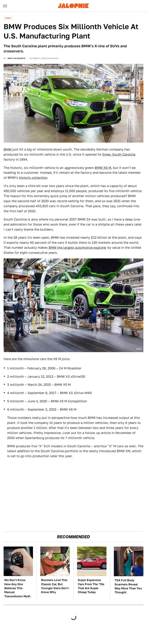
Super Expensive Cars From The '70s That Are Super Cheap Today (91, 586)
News (8, 18)
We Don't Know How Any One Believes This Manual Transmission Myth (17, 588)
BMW (7, 149)
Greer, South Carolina (118, 154)
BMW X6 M (103, 168)
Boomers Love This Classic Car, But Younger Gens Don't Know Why (55, 586)
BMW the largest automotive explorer (77, 247)
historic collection (33, 177)
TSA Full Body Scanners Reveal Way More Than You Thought (128, 586)
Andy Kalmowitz (16, 58)
